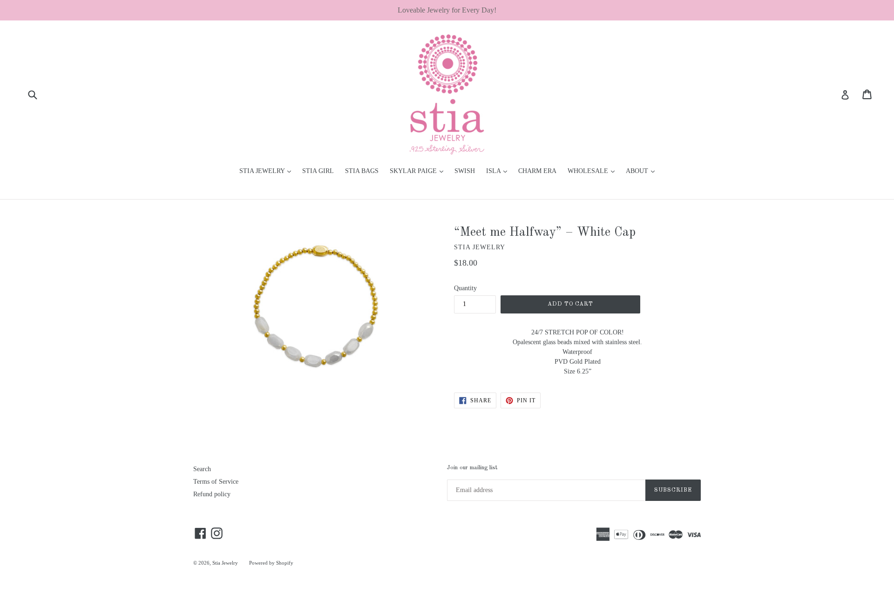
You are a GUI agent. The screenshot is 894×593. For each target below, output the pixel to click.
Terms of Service (215, 481)
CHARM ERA (537, 170)
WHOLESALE (593, 170)
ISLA (499, 170)
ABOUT (642, 170)
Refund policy (211, 494)
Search (202, 469)
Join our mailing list (472, 468)
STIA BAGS (362, 170)
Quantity (465, 288)
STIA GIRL (318, 170)
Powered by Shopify (271, 563)
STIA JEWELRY (267, 170)
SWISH (464, 170)
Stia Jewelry (225, 563)
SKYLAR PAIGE (419, 170)
